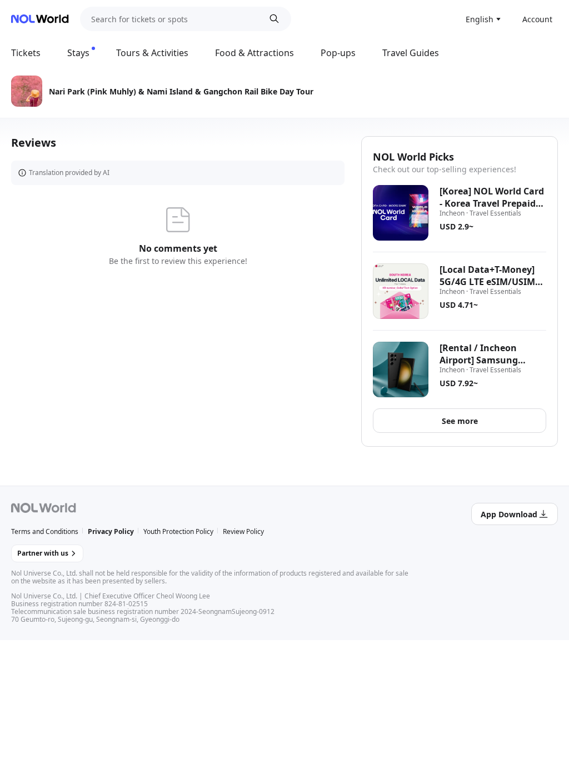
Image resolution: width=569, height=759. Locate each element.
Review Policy (243, 531)
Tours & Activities (152, 53)
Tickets (26, 53)
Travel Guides (410, 53)
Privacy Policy (111, 531)
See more (460, 421)
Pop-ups (338, 53)
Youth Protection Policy (178, 531)
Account (537, 19)
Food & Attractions (254, 53)
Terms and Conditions (44, 531)
